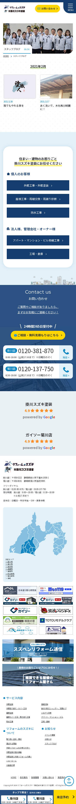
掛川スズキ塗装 (39, 404)
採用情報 (35, 777)
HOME (6, 55)
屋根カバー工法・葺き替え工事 (18, 717)
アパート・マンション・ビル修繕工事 (36, 240)
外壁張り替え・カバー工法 (16, 708)
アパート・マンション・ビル (52, 717)
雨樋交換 (44, 704)
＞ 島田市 (9, 569)
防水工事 (36, 213)
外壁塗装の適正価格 (14, 752)
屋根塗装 (9, 712)
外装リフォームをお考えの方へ (18, 747)
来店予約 (61, 777)
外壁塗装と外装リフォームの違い (19, 756)
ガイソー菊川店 (39, 434)
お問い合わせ (48, 8)
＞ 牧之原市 (9, 573)
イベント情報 (50, 735)
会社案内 (23, 777)
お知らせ (48, 739)
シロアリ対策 (46, 712)
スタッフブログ (51, 743)
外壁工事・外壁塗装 (36, 185)
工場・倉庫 (36, 254)
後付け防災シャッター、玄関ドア (53, 708)
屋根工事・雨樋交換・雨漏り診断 (36, 199)
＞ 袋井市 (9, 566)
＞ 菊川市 (9, 564)
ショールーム (11, 760)
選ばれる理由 (11, 743)
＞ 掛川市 (9, 561)
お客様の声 (10, 765)
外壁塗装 (9, 704)
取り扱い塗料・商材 (14, 739)
